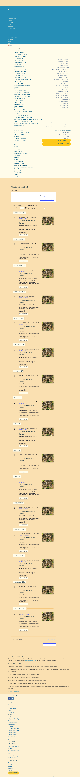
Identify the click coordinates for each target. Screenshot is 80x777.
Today (22, 208)
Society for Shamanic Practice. (44, 775)
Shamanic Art (11, 39)
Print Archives (64, 65)
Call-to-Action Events (63, 134)
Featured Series (65, 83)
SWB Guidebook (12, 30)
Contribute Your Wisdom (22, 154)
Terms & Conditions (24, 775)
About (16, 148)
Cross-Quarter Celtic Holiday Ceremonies (58, 122)
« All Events (14, 190)
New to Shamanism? (12, 32)
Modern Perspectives (62, 57)
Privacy (31, 775)
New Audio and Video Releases (60, 69)
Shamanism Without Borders (60, 114)
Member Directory (13, 756)
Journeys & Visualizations (61, 79)
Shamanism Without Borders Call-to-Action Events (56, 126)
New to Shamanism (63, 101)
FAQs (9, 710)
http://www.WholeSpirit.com (47, 199)
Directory (68, 128)
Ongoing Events (12, 740)
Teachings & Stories (63, 61)
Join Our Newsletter (12, 37)
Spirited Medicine (12, 28)
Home (9, 11)
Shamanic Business (63, 91)
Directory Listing (12, 722)
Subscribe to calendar (48, 645)
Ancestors (65, 104)
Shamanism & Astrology (62, 93)
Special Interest (65, 99)
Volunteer (11, 22)
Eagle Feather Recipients (61, 97)
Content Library (66, 49)
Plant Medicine (64, 108)
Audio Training (65, 136)
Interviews (65, 81)
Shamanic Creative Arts (62, 85)
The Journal (11, 16)
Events (69, 116)
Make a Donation (63, 140)
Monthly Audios (12, 734)
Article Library (66, 51)
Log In (9, 43)
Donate (9, 41)
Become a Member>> (14, 691)
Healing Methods (63, 55)
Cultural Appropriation (61, 95)
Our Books (10, 26)
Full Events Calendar (64, 118)
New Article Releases (62, 53)
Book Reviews (64, 63)
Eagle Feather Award (13, 35)
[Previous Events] (14, 207)
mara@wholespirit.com (47, 196)
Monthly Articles (12, 732)
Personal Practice (63, 59)
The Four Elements (63, 110)
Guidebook (67, 138)
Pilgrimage (65, 89)
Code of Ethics (12, 708)
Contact (10, 24)
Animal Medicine (63, 106)
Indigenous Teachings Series (62, 124)
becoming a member (30, 660)
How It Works (66, 132)
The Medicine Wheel (63, 112)
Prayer (66, 87)
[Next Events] (16, 207)
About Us (17, 150)
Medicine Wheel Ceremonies (62, 120)
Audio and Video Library (63, 67)
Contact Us (11, 712)
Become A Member (63, 144)
